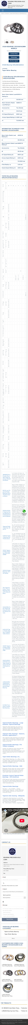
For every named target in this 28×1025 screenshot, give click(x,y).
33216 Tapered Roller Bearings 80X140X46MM (6, 552)
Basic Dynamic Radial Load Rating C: (8, 104)
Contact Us (9, 1020)
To (3, 883)
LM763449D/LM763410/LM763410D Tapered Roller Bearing (6, 685)
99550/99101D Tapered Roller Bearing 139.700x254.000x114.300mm (6, 513)
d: (2, 99)
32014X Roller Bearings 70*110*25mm (7, 572)
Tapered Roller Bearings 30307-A (6, 528)
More (13, 938)
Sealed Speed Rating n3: (9, 168)
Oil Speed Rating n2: (8, 114)
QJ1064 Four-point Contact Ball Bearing (6, 706)
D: (2, 120)
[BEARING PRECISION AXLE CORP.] (4, 3)
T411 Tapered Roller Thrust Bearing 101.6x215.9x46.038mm (6, 590)
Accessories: (6, 108)
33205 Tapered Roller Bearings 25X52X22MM (6, 648)
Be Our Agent (14, 61)
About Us (3, 1020)
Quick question (7, 895)
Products (7, 13)
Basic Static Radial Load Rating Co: (9, 95)
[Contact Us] (24, 512)
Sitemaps (20, 1020)
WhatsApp (14, 57)
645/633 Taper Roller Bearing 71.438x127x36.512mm (6, 632)
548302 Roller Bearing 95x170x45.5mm (6, 537)
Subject (4, 889)
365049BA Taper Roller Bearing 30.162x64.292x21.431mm (6, 610)
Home (2, 13)
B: (2, 111)
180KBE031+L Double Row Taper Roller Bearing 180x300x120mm (7, 477)
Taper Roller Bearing (14, 13)
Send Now (9, 919)
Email (4, 877)
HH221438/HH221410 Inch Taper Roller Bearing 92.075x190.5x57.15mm (7, 664)
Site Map (15, 1020)
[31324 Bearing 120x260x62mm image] (14, 28)
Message (4, 905)
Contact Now (14, 54)
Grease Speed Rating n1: (9, 117)
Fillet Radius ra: (6, 164)
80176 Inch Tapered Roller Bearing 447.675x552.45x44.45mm (6, 493)
